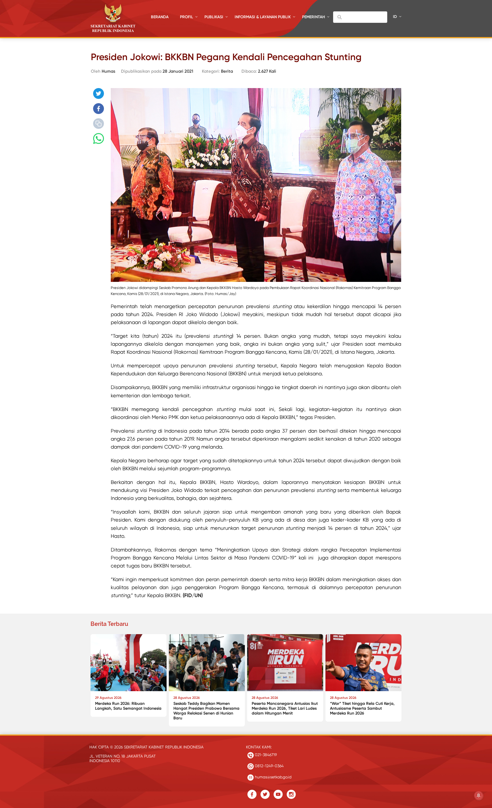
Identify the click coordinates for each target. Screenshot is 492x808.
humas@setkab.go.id (273, 777)
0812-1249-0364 (269, 766)
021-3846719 (265, 754)
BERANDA (160, 17)
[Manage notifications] (478, 795)
